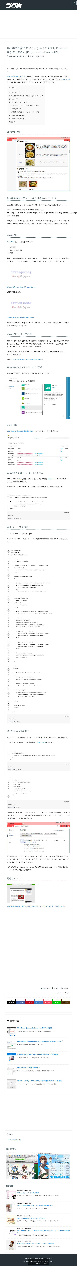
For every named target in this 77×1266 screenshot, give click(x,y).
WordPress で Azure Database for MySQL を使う (34, 1028)
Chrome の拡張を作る (17, 119)
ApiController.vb (12, 719)
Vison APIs (10, 242)
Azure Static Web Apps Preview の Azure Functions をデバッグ (40, 1041)
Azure (32, 56)
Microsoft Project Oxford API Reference (27, 359)
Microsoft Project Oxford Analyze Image (21, 287)
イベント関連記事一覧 (14, 1140)
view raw (66, 512)
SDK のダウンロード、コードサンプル (25, 112)
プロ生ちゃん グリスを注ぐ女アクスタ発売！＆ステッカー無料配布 (35, 1243)
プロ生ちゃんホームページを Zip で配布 (28, 1193)
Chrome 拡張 (14, 92)
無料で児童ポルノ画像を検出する (28, 1067)
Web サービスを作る (17, 115)
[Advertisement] (38, 24)
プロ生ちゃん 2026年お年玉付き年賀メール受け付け (31, 1218)
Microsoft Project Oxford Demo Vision (20, 318)
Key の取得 (16, 109)
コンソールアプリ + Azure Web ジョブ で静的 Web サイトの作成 (39, 1081)
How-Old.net (65, 79)
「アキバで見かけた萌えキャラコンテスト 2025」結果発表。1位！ (35, 1205)
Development (23, 56)
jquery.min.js (41, 742)
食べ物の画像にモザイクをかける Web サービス (26, 96)
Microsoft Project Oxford (16, 76)
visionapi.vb (11, 515)
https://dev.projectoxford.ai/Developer (20, 431)
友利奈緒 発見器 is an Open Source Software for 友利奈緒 (37, 1054)
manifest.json (11, 804)
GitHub (19, 518)
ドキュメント (52, 479)
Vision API (13, 99)
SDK (19, 479)
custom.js (10, 766)
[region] (38, 500)
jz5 (68, 993)
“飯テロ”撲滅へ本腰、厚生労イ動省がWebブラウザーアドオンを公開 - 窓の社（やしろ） (36, 906)
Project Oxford (39, 56)
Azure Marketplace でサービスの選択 (25, 105)
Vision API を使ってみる (18, 102)
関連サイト (13, 122)
